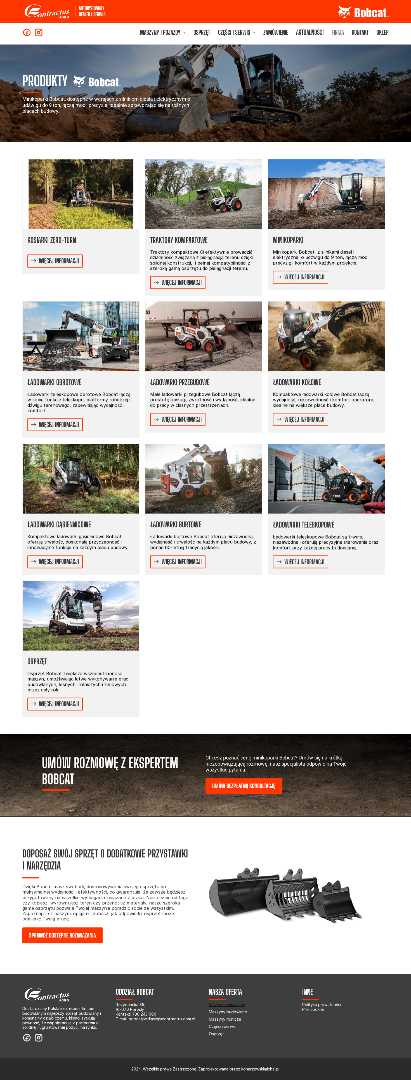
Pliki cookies (313, 1009)
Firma (338, 32)
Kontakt (360, 32)
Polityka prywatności (321, 1004)
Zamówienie (275, 32)
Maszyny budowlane (228, 1011)
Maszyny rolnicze (225, 1019)
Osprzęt (201, 32)
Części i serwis (222, 1026)
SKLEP (383, 32)
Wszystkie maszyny (227, 1004)
